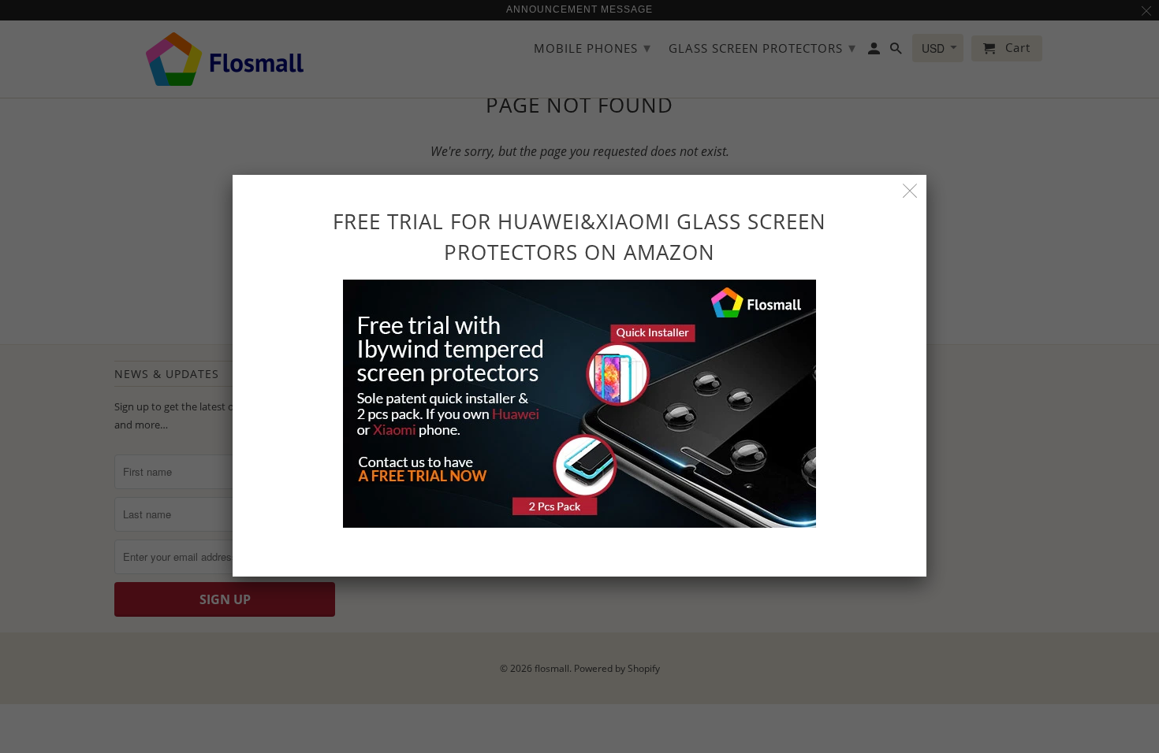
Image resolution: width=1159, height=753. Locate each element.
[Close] (910, 191)
